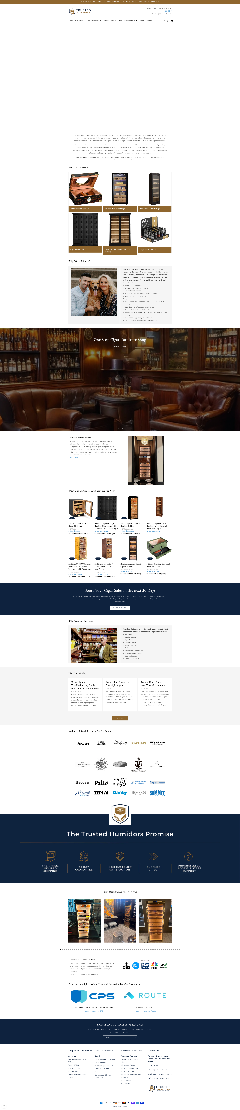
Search (97, 1056)
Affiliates (71, 1078)
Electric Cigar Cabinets (104, 1065)
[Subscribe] (135, 1038)
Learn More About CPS (94, 1011)
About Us (72, 1056)
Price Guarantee (127, 1071)
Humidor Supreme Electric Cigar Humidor (131, 565)
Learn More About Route (146, 1011)
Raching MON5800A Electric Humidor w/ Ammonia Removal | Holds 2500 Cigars (80, 566)
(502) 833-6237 (166, 11)
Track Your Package (129, 1056)
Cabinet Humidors (102, 1069)
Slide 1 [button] (115, 127)
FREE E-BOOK (120, 608)
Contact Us (125, 1083)
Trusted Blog (73, 1065)
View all (120, 718)
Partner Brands (74, 1068)
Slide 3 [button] (119, 127)
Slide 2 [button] (117, 127)
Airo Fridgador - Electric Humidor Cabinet (130, 524)
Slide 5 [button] (118, 130)
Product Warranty (128, 1080)
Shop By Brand (145, 20)
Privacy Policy (73, 1071)
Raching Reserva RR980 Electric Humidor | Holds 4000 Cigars (104, 566)
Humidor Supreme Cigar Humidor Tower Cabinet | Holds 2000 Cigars (157, 526)
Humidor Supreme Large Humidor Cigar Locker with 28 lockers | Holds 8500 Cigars (106, 526)
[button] (164, 20)
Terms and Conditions (77, 1074)
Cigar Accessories (93, 20)
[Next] (170, 923)
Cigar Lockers (100, 1062)
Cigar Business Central (127, 20)
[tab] (114, 126)
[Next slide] (128, 127)
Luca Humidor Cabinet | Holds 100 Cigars (78, 524)
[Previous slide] (112, 127)
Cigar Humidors (76, 20)
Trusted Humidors (122, 1106)
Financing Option (128, 1065)
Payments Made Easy (130, 1068)
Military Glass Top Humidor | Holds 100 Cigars (158, 565)
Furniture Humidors (103, 1072)
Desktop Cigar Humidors (105, 1059)
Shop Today (120, 346)
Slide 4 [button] (116, 130)
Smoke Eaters (109, 20)
